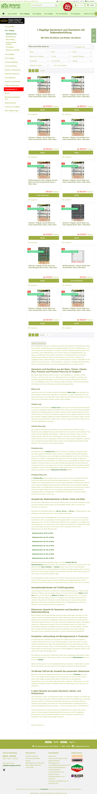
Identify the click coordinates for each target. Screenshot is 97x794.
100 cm (58, 511)
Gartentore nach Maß (12, 50)
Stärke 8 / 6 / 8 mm (57, 595)
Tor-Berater (77, 674)
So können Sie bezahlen (33, 758)
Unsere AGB (29, 767)
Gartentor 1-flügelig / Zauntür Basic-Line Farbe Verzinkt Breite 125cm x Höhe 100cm (76, 181)
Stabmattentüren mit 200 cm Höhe (43, 558)
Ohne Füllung (10, 39)
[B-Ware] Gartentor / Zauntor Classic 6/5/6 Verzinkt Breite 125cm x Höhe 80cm (76, 266)
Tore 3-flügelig (9, 58)
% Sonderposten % (11, 89)
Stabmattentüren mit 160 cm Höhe (43, 550)
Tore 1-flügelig (9, 30)
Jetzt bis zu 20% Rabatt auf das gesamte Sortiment (57, 759)
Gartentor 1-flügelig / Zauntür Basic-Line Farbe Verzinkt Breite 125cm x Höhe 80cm (76, 96)
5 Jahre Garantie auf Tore (56, 772)
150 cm (71, 511)
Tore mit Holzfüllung (11, 62)
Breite (31, 52)
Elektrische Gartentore (12, 74)
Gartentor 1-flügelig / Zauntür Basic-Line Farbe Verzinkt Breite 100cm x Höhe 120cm (42, 224)
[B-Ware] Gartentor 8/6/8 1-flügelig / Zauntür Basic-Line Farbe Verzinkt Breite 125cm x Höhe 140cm (43, 182)
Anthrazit (48, 567)
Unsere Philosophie (54, 770)
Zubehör (40, 660)
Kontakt (28, 761)
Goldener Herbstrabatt (12, 85)
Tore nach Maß (9, 27)
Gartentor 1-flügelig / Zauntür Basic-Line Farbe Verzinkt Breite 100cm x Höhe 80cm (42, 96)
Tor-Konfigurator (10, 78)
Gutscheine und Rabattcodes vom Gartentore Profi (58, 782)
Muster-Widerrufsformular (33, 765)
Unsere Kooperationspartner (57, 767)
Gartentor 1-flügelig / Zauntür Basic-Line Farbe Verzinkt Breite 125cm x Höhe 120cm (42, 309)
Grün (43, 567)
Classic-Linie (56, 407)
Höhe (53, 52)
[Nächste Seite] (33, 70)
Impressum (51, 779)
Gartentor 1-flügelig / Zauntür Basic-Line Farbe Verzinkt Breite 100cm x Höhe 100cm (42, 138)
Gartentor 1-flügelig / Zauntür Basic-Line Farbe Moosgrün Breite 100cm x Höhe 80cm (43, 266)
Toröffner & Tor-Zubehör (12, 81)
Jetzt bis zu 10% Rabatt (12, 107)
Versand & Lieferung (32, 756)
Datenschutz (52, 756)
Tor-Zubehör (10, 47)
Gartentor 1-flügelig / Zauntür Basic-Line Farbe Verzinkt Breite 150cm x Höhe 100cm (76, 309)
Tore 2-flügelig (9, 54)
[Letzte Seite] (37, 70)
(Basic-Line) (71, 392)
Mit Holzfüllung (11, 37)
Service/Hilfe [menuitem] (90, 1)
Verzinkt (56, 567)
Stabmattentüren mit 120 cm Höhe (43, 541)
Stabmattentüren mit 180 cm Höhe (43, 554)
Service (7, 93)
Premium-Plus (38, 478)
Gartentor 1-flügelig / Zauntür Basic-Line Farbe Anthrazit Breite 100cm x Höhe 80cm (76, 224)
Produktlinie (33, 61)
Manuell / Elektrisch (78, 56)
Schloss (75, 61)
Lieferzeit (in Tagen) (36, 65)
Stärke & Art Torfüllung (36, 56)
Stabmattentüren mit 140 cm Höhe (43, 546)
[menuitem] (44, 5)
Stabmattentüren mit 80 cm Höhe (42, 533)
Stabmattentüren (11, 34)
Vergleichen (34, 114)
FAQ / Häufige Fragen (12, 111)
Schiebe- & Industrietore (13, 70)
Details (42, 110)
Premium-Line (50, 451)
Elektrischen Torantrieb (58, 470)
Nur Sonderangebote (60, 65)
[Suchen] (56, 5)
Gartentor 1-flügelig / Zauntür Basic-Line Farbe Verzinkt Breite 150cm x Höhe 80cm (76, 138)
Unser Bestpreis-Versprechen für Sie (59, 765)
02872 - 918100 (79, 1)
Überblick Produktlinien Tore (12, 98)
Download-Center (10, 103)
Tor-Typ (53, 56)
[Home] (3, 13)
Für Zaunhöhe (55, 61)
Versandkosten (44, 789)
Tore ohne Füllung (11, 66)
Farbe (74, 52)
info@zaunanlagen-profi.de (12, 765)
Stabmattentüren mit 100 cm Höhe (43, 537)
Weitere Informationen (38, 343)
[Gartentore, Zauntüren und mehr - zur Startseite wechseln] (10, 6)
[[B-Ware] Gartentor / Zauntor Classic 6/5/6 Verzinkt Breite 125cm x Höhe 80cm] (78, 255)
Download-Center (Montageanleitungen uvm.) (56, 775)
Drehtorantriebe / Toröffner (11, 43)
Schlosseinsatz (78, 657)
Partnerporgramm (53, 763)
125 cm (63, 511)
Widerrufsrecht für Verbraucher (35, 763)
